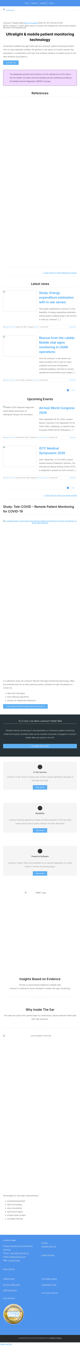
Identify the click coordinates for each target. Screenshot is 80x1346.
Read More (72, 327)
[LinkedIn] (42, 1299)
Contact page (14, 1260)
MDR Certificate (10, 1290)
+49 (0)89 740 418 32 (19, 1253)
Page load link (6, 1344)
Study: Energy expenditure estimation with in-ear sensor (56, 297)
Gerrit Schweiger (31, 23)
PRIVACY (59, 1338)
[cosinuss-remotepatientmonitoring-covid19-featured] (40, 521)
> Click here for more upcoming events (60, 495)
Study (36, 327)
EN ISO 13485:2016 (11, 1285)
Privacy (45, 1243)
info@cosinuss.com (17, 1257)
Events (39, 437)
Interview (35, 380)
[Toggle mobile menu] (76, 9)
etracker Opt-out (49, 1246)
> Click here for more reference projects (60, 273)
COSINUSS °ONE (49, 1285)
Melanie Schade (10, 101)
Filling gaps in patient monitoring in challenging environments (22, 177)
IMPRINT (53, 1338)
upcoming (44, 437)
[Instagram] (45, 1299)
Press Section (9, 1269)
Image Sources (48, 1255)
